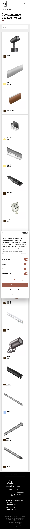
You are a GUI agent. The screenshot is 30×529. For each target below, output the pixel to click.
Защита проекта (11, 507)
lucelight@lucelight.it (20, 492)
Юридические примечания (15, 522)
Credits (16, 526)
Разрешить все (15, 284)
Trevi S (8, 439)
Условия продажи (20, 525)
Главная (4, 9)
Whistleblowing (11, 525)
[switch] (26, 264)
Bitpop (8, 138)
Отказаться (15, 295)
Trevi (8, 411)
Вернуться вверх (15, 474)
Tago (8, 384)
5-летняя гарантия (12, 505)
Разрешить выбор (15, 289)
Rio (7, 329)
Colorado (10, 192)
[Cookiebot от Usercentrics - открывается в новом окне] (21, 233)
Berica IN (9, 83)
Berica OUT (10, 110)
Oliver (8, 302)
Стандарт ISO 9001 (11, 509)
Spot (8, 357)
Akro (8, 55)
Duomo (8, 220)
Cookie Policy (19, 523)
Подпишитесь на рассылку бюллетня (15, 501)
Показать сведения (19, 280)
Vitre (8, 466)
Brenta (9, 165)
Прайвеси (12, 523)
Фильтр (5, 27)
